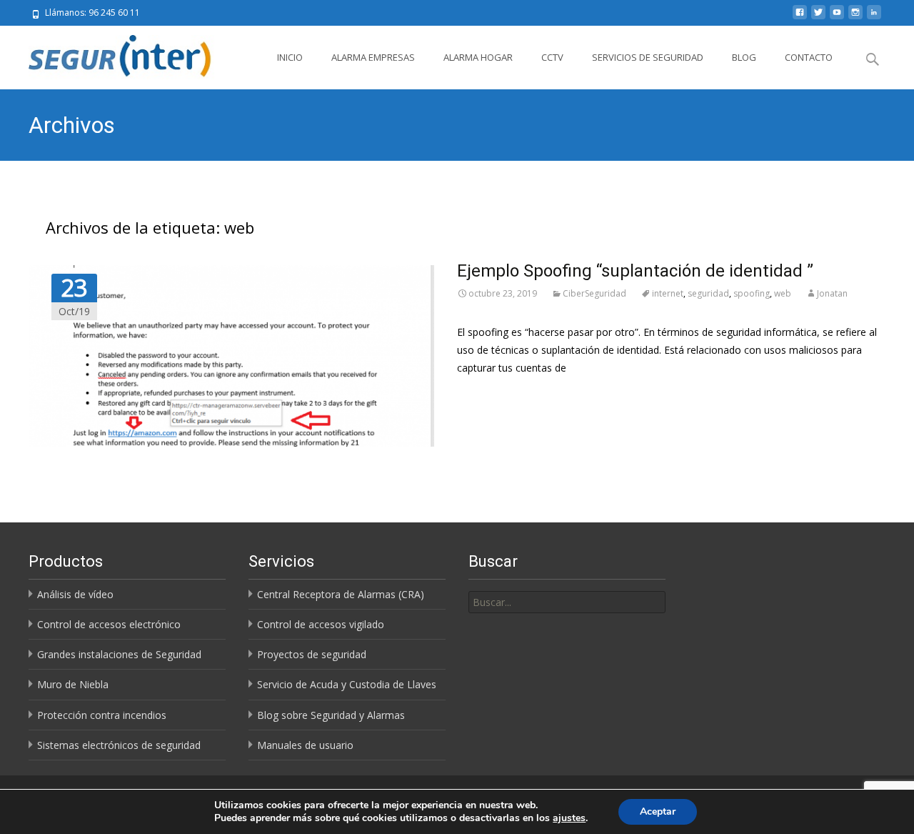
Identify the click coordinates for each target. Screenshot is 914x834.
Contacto (809, 57)
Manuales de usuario (305, 745)
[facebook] (800, 17)
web (782, 293)
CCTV (552, 57)
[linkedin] (874, 17)
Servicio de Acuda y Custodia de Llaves (346, 684)
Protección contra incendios (101, 715)
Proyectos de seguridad (311, 654)
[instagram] (855, 17)
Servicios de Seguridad (647, 57)
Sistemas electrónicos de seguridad (119, 745)
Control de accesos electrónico (109, 624)
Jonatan (832, 293)
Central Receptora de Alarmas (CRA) (340, 594)
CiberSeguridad (594, 293)
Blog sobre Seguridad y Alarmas (331, 715)
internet (667, 293)
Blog (744, 57)
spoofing (751, 293)
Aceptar (658, 811)
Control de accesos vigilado (320, 624)
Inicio (290, 57)
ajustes (569, 818)
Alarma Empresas (373, 57)
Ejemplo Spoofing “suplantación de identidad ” (635, 271)
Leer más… (482, 394)
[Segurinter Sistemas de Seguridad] (112, 54)
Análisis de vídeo (75, 594)
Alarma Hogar (478, 57)
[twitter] (818, 17)
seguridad (708, 293)
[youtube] (837, 17)
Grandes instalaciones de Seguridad (119, 654)
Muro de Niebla (73, 684)
